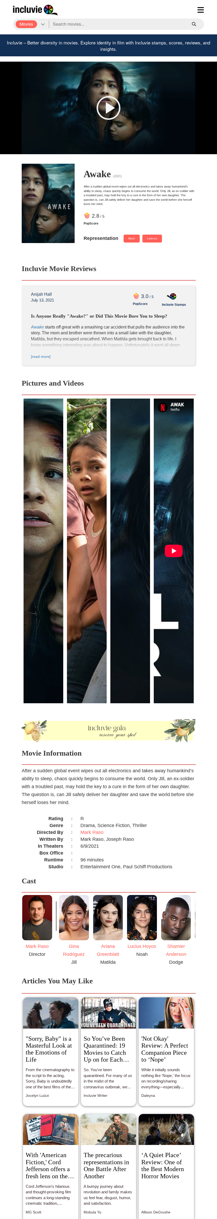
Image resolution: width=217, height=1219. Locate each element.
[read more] (41, 356)
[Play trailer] (108, 108)
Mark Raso (91, 832)
